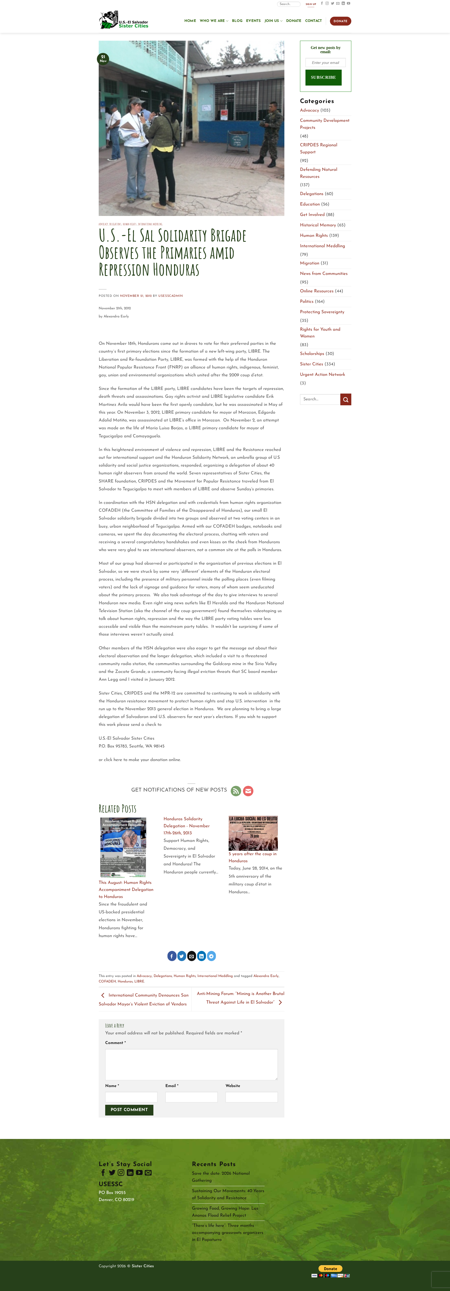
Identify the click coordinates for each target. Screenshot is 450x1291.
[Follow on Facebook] (322, 3)
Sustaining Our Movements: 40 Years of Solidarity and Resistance (228, 1194)
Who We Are (212, 21)
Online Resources (317, 291)
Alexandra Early (266, 976)
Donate (294, 21)
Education (310, 204)
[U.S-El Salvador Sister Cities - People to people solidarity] (125, 20)
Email (171, 1086)
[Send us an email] (338, 3)
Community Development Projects (324, 124)
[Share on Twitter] (181, 956)
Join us (272, 21)
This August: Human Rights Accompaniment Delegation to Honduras (126, 889)
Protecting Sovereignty (322, 312)
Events (253, 21)
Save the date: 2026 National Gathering (221, 1177)
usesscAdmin (170, 296)
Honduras (125, 981)
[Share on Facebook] (172, 956)
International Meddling (150, 224)
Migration (309, 263)
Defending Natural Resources (318, 173)
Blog (237, 21)
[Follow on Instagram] (327, 3)
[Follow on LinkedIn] (343, 3)
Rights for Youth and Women (320, 333)
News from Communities (324, 274)
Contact (313, 21)
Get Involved (312, 215)
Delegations (115, 224)
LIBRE (139, 981)
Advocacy (103, 224)
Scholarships (312, 354)
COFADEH (107, 981)
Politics (307, 301)
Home (190, 21)
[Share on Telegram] (211, 956)
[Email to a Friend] (191, 956)
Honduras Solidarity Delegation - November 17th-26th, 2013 (187, 826)
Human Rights (130, 224)
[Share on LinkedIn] (201, 956)
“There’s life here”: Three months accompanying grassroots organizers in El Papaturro (227, 1232)
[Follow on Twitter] (332, 3)
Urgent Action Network (322, 374)
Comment (115, 1043)
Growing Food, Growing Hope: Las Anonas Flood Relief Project (225, 1212)
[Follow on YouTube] (348, 3)
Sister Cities (311, 364)
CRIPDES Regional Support (318, 148)
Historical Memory (318, 225)
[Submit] (345, 399)
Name (112, 1086)
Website (233, 1086)
